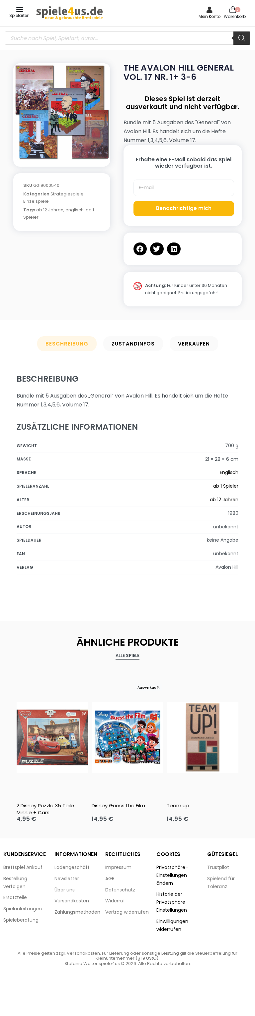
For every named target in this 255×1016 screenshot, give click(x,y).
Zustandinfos (133, 343)
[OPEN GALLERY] (61, 111)
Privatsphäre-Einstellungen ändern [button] (172, 875)
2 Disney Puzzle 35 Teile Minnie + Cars (45, 809)
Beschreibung (66, 343)
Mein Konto (209, 16)
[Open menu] (19, 9)
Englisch (229, 472)
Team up (178, 805)
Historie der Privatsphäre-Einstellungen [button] (172, 902)
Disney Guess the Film (118, 805)
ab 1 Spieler (225, 486)
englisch (74, 210)
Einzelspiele (36, 201)
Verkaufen (194, 343)
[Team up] (202, 737)
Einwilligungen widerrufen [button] (172, 925)
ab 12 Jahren (49, 210)
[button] (140, 248)
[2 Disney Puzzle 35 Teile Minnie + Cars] (52, 737)
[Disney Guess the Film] (127, 737)
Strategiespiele (67, 194)
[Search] (241, 38)
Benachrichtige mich (184, 208)
